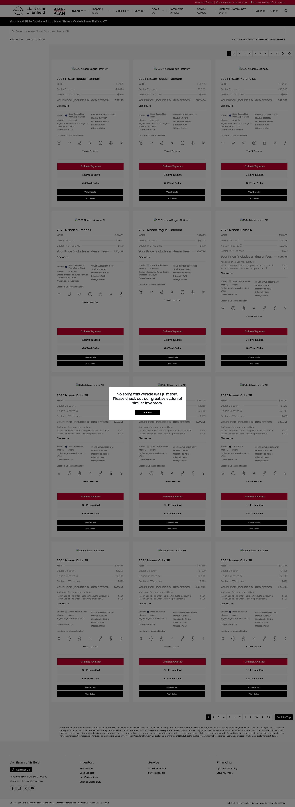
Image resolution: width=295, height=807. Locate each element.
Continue (147, 412)
